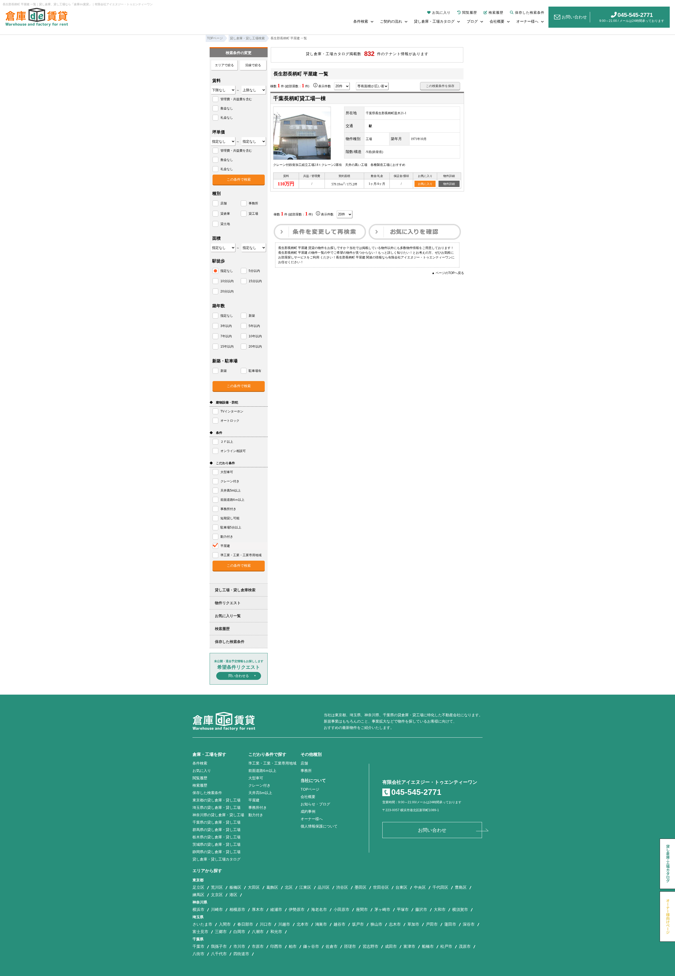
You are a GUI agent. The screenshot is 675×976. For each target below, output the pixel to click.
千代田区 (440, 887)
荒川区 (217, 887)
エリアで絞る (224, 65)
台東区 (401, 887)
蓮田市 (450, 924)
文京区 (217, 894)
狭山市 (376, 924)
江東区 (305, 887)
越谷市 (339, 924)
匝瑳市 (350, 946)
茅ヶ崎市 (382, 909)
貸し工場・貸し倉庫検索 (235, 590)
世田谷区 (381, 887)
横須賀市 (460, 909)
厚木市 (258, 909)
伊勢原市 (297, 909)
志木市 (395, 924)
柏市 (293, 946)
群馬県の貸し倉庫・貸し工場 (216, 830)
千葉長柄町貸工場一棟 (299, 98)
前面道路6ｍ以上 (262, 770)
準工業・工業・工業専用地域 (272, 763)
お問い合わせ (574, 17)
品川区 (324, 887)
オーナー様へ (527, 21)
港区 (233, 894)
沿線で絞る (253, 65)
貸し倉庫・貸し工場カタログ (216, 859)
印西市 (276, 946)
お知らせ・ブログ (315, 804)
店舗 (304, 763)
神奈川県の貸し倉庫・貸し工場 (218, 815)
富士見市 (200, 931)
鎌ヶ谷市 (311, 946)
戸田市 (432, 924)
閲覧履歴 (469, 13)
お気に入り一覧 (228, 616)
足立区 (198, 887)
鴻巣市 (321, 924)
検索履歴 (496, 13)
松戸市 (446, 946)
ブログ (472, 21)
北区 (289, 887)
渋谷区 (342, 887)
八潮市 (258, 931)
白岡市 (239, 931)
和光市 (276, 931)
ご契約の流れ (391, 21)
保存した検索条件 (529, 13)
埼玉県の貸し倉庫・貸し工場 (216, 807)
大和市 (440, 909)
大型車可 (255, 778)
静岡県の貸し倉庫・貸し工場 (216, 852)
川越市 (284, 924)
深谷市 (469, 924)
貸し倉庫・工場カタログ (434, 21)
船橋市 (428, 946)
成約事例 (308, 811)
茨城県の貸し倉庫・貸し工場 (216, 844)
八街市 (198, 953)
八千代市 (219, 953)
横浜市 (198, 909)
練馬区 (198, 894)
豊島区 (461, 887)
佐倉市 (332, 946)
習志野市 (370, 946)
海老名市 (319, 909)
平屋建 (253, 800)
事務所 (306, 770)
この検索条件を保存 (440, 86)
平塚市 (403, 909)
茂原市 (465, 946)
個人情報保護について (319, 826)
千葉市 (198, 946)
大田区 (254, 887)
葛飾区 (272, 887)
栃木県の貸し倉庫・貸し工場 (216, 837)
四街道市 (241, 953)
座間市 (362, 909)
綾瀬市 (276, 909)
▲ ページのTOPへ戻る (448, 273)
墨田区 (361, 887)
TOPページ (310, 789)
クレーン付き (259, 785)
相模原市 (237, 909)
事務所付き (257, 807)
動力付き (255, 815)
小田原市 (341, 909)
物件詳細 (449, 183)
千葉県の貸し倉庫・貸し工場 (216, 822)
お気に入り (441, 13)
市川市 (239, 946)
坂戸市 (358, 924)
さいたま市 (202, 924)
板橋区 (235, 887)
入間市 (225, 924)
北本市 (302, 924)
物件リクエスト (228, 603)
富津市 (409, 946)
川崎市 (217, 909)
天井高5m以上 (260, 793)
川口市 (266, 924)
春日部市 (245, 924)
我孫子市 (219, 946)
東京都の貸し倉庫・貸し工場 (216, 800)
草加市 (413, 924)
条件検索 (360, 21)
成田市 (391, 946)
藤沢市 (421, 909)
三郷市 (221, 931)
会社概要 (497, 21)
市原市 (258, 946)
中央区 (420, 887)
